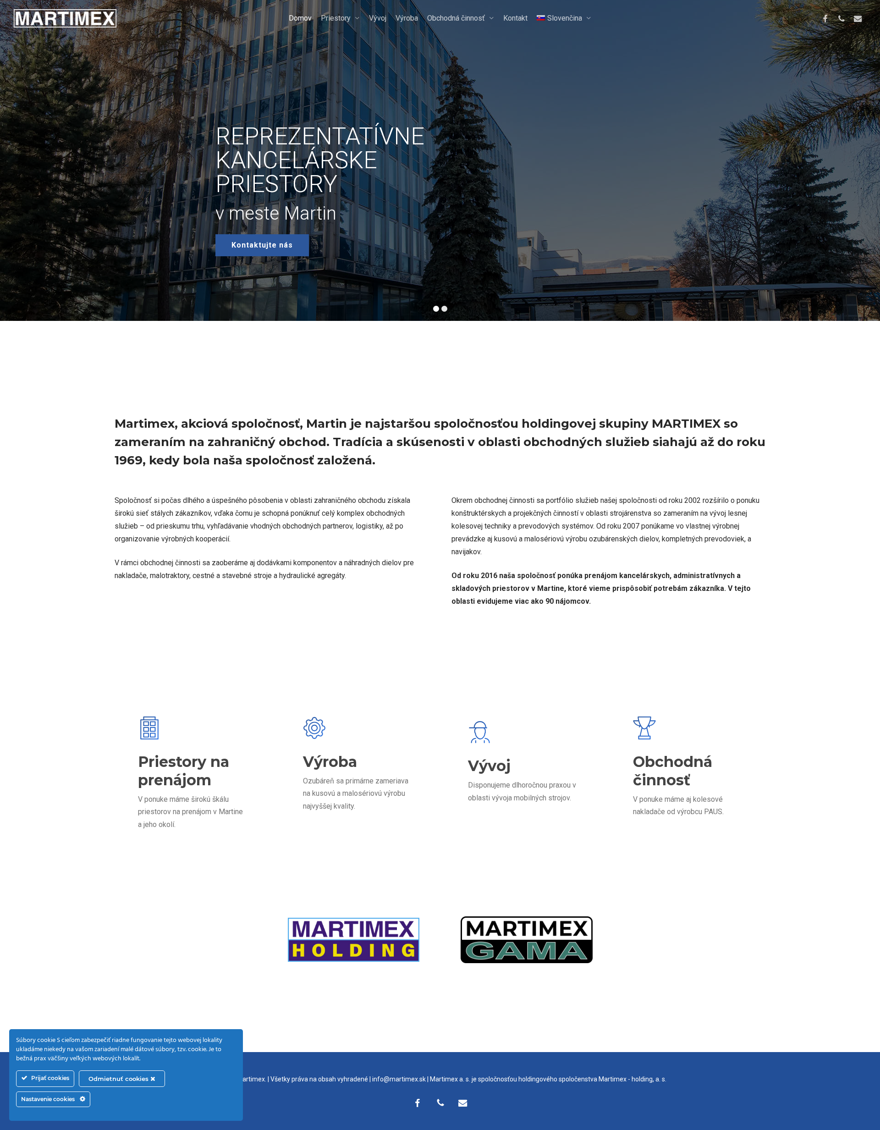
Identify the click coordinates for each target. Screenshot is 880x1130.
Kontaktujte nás (262, 245)
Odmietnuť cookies (119, 1078)
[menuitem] (564, 18)
